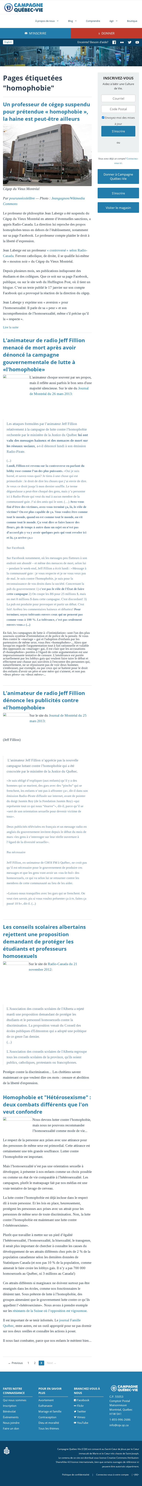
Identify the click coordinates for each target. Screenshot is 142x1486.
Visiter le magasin (118, 208)
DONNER (108, 33)
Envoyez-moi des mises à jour (119, 121)
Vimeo (81, 1417)
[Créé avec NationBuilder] (6, 1450)
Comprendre (93, 21)
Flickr (80, 1405)
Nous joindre (11, 1423)
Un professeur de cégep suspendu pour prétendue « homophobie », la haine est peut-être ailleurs (46, 111)
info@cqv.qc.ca (119, 1425)
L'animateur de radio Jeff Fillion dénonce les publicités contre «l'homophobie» (44, 700)
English (8, 42)
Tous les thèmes (48, 1428)
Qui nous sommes (14, 1400)
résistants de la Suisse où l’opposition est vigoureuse (50, 1311)
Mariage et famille (49, 1411)
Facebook (83, 1400)
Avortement (46, 1400)
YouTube (82, 1423)
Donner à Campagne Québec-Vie (118, 176)
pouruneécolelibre (22, 198)
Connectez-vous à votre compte (112, 1474)
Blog (70, 21)
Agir (111, 21)
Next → (51, 1363)
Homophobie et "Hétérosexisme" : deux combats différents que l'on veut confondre (47, 1104)
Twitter (81, 1411)
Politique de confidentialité (75, 1474)
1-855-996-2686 (120, 1419)
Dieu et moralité (48, 1423)
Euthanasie (45, 1405)
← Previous (15, 1363)
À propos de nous (45, 21)
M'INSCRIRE (37, 33)
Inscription (9, 1405)
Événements (10, 1417)
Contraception (47, 1417)
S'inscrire (118, 193)
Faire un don (11, 1428)
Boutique (132, 21)
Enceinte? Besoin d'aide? (92, 42)
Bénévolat (9, 1411)
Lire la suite (10, 327)
